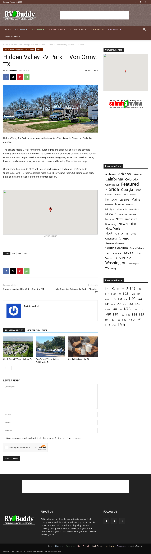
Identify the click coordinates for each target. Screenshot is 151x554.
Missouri (110, 213)
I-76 (135, 309)
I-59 (124, 304)
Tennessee (113, 253)
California (114, 178)
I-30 (107, 299)
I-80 (108, 314)
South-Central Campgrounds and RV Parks (28, 44)
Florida (112, 189)
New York (112, 228)
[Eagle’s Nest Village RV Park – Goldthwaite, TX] (50, 346)
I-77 (141, 309)
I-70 (114, 309)
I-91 (139, 319)
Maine (135, 199)
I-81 (116, 314)
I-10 (13, 253)
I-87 (112, 319)
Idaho (138, 190)
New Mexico (127, 223)
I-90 (131, 319)
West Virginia (134, 263)
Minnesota (121, 209)
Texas (50, 44)
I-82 (122, 314)
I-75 (127, 308)
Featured (130, 184)
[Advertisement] (94, 15)
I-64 (130, 303)
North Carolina (117, 233)
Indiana (118, 194)
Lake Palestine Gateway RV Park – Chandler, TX (76, 291)
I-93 (107, 324)
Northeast (20, 29)
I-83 (128, 314)
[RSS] (140, 2)
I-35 (19, 253)
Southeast (37, 29)
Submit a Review (12, 36)
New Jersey (110, 224)
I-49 (113, 304)
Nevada (109, 219)
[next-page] (10, 368)
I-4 (107, 288)
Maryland (109, 205)
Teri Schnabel (11, 70)
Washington (116, 262)
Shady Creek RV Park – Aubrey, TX (17, 359)
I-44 (139, 299)
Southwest (113, 29)
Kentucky (111, 199)
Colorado (131, 179)
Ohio (133, 233)
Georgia (127, 189)
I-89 (124, 319)
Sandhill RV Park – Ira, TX (78, 359)
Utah (139, 253)
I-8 (118, 289)
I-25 (125, 293)
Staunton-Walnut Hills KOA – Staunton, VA (23, 289)
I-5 (113, 288)
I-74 (120, 309)
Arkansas (137, 174)
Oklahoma (111, 238)
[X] (145, 2)
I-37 (25, 253)
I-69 (107, 309)
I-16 (139, 288)
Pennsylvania (114, 243)
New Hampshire (126, 219)
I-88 (118, 319)
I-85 (141, 314)
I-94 (114, 325)
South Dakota (137, 248)
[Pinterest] (20, 77)
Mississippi (133, 209)
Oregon (125, 238)
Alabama (110, 174)
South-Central (77, 29)
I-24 (119, 294)
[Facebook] (136, 2)
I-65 (137, 304)
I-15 (133, 288)
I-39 (125, 299)
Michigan (109, 209)
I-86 (106, 320)
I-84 (134, 314)
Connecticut (112, 184)
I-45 (107, 304)
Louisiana (124, 199)
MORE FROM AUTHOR (37, 330)
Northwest (96, 29)
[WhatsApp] (26, 77)
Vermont (111, 258)
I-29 (138, 294)
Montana (123, 214)
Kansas (133, 195)
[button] (144, 29)
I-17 (107, 293)
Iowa (126, 194)
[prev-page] (5, 368)
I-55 (119, 304)
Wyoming (110, 268)
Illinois (108, 194)
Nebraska (132, 214)
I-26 (133, 293)
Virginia (125, 258)
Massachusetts (124, 204)
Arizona (124, 173)
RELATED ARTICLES (14, 330)
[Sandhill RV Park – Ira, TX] (83, 346)
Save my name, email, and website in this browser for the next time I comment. (44, 438)
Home (8, 29)
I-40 (132, 298)
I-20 (113, 293)
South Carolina (116, 247)
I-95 (121, 324)
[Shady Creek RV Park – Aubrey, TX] (18, 346)
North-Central (56, 29)
